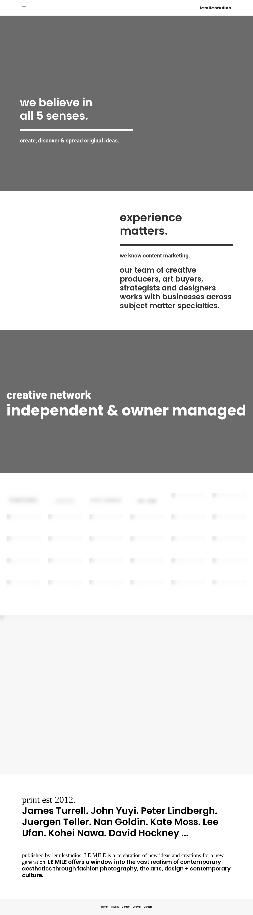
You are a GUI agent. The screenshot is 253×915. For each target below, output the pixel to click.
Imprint (104, 906)
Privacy (115, 906)
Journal (137, 906)
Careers (148, 906)
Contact (126, 906)
